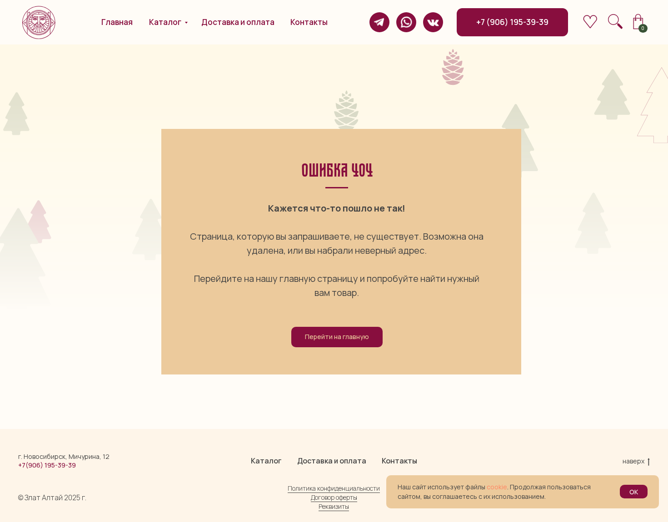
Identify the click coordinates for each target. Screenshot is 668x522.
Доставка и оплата (331, 461)
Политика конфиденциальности (334, 488)
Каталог (266, 461)
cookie (497, 487)
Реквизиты (334, 506)
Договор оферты (334, 497)
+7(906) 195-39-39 (47, 465)
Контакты (399, 461)
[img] (379, 22)
